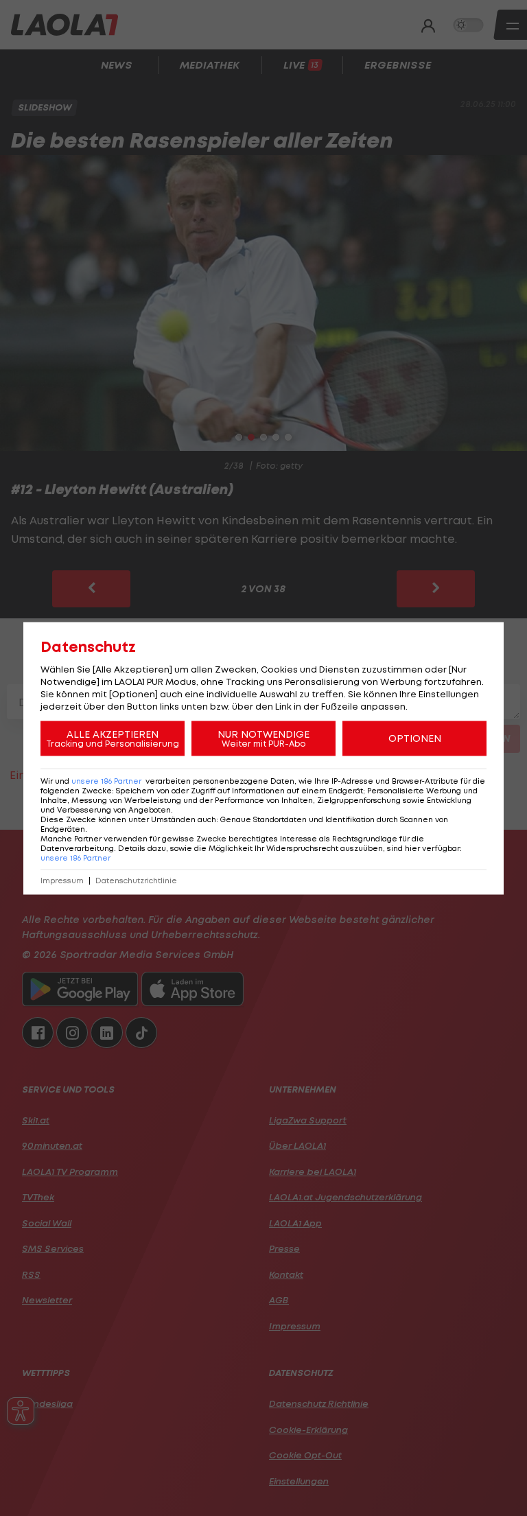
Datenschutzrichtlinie (136, 880)
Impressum (62, 880)
